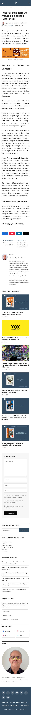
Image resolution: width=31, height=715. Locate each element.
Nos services (25, 705)
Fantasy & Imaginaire (7, 545)
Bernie (9, 23)
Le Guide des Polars (7, 542)
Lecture (4, 543)
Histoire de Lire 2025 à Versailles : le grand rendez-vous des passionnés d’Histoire (14, 418)
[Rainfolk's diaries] (15, 3)
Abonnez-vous (7, 615)
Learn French (5, 551)
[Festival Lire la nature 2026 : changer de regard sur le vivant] (15, 380)
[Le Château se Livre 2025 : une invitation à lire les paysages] (15, 433)
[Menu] (3, 3)
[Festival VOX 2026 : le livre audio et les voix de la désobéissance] (15, 328)
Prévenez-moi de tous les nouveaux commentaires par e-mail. (13, 501)
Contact (12, 702)
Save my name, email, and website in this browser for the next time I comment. (15, 496)
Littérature (4, 549)
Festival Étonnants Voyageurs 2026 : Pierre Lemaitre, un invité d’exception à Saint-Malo (15, 365)
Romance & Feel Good (7, 547)
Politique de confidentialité (10, 705)
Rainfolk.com (23, 709)
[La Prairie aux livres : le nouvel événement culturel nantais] (15, 302)
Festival (11, 25)
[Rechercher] (28, 3)
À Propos (5, 702)
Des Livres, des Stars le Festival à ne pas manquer (22, 245)
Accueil (3, 8)
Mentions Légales (21, 702)
